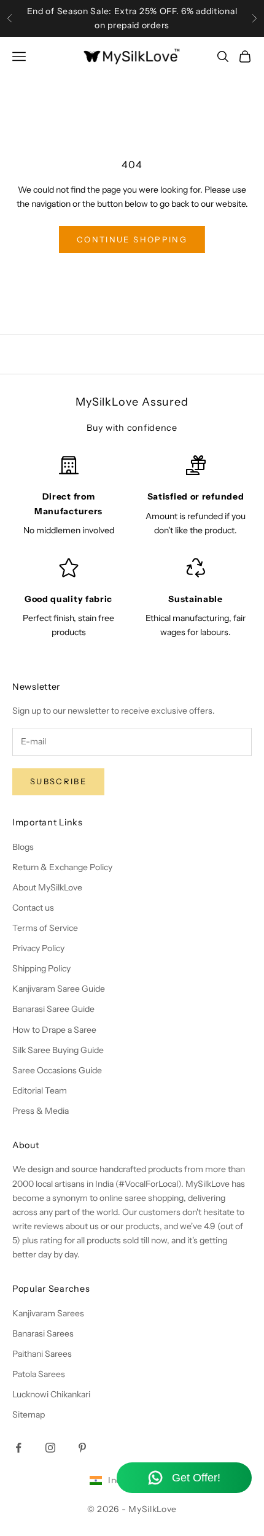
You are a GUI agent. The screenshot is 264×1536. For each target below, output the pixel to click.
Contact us (33, 907)
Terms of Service (45, 927)
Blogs (23, 846)
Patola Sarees (38, 1374)
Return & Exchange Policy (62, 867)
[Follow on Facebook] (18, 1447)
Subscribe (58, 781)
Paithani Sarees (42, 1353)
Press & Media (40, 1110)
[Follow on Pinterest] (82, 1447)
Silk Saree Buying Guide (58, 1050)
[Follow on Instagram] (50, 1447)
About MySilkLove (47, 887)
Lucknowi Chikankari (51, 1394)
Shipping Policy (41, 968)
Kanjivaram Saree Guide (58, 988)
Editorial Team (39, 1090)
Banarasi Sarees (43, 1333)
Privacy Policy (38, 948)
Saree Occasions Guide (57, 1070)
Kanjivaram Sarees (48, 1313)
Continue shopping (132, 239)
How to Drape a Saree (54, 1029)
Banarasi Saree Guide (53, 1008)
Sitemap (28, 1414)
